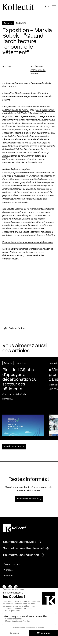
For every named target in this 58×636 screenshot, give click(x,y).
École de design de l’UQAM (16, 110)
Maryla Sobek (39, 107)
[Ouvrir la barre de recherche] (46, 7)
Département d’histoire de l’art (16, 162)
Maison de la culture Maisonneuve (37, 120)
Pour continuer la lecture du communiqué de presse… (27, 242)
